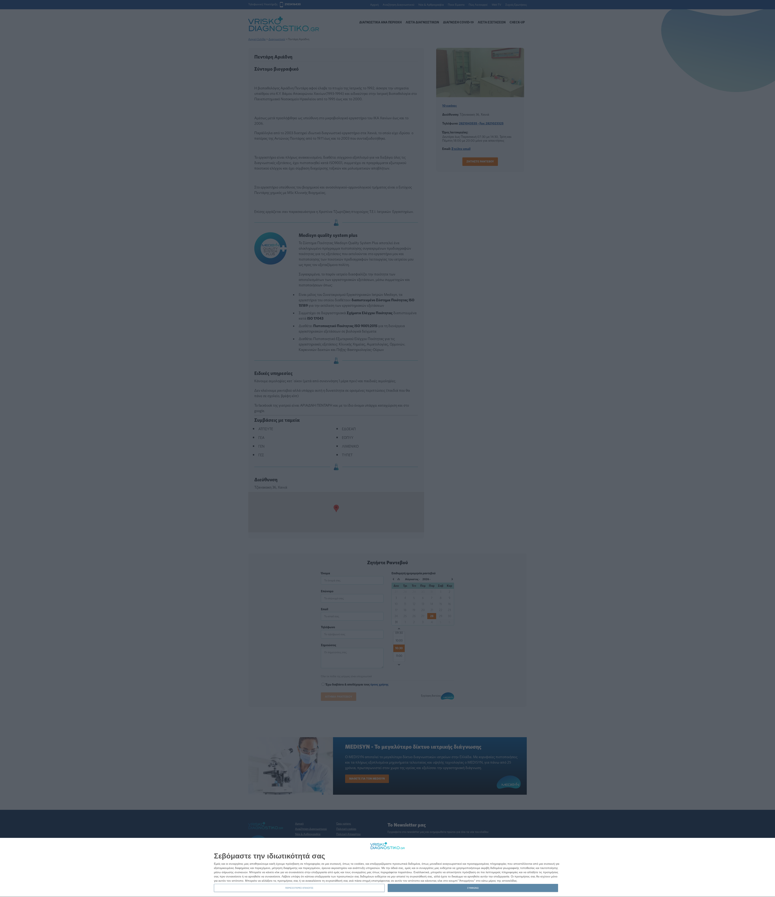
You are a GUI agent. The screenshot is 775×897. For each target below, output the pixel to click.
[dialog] (387, 867)
